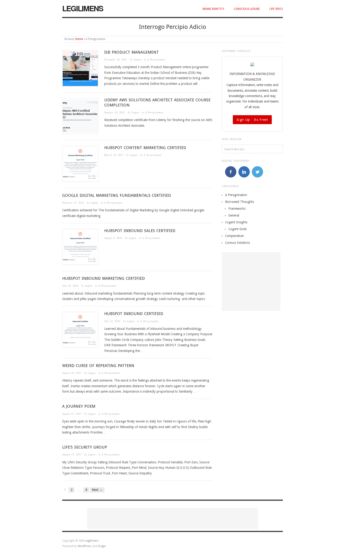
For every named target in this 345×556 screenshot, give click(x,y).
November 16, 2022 (115, 59)
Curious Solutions (237, 242)
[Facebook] (230, 171)
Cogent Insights (236, 222)
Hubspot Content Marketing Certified (145, 147)
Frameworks (236, 208)
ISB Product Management (131, 52)
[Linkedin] (244, 171)
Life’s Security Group (84, 447)
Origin (102, 546)
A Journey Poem (78, 406)
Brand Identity (213, 9)
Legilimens (82, 8)
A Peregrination (156, 59)
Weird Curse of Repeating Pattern (98, 365)
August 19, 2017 (71, 373)
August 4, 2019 (113, 238)
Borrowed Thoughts (239, 202)
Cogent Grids (237, 229)
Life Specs (276, 9)
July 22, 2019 (112, 321)
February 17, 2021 (73, 202)
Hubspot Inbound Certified (133, 313)
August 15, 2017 (71, 413)
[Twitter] (257, 171)
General (233, 215)
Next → (97, 490)
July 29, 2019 (70, 285)
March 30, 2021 (113, 155)
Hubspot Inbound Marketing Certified (103, 278)
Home (79, 39)
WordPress (85, 546)
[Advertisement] (251, 281)
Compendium (234, 236)
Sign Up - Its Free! (252, 120)
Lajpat (137, 59)
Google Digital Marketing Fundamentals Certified (116, 195)
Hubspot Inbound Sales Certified (139, 230)
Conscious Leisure (247, 9)
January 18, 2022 (114, 112)
